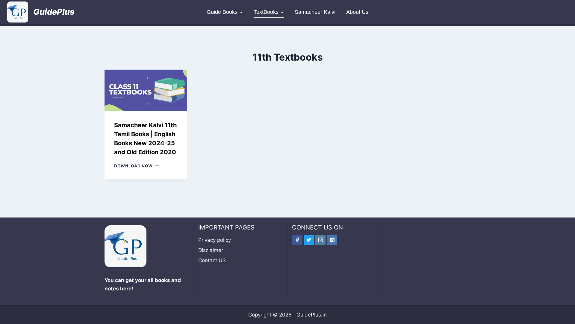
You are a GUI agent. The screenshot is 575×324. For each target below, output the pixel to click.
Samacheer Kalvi (315, 12)
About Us (357, 12)
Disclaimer (210, 250)
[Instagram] (320, 240)
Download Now (136, 166)
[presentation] (146, 90)
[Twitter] (309, 240)
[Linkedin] (332, 240)
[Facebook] (297, 240)
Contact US (212, 260)
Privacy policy (214, 240)
